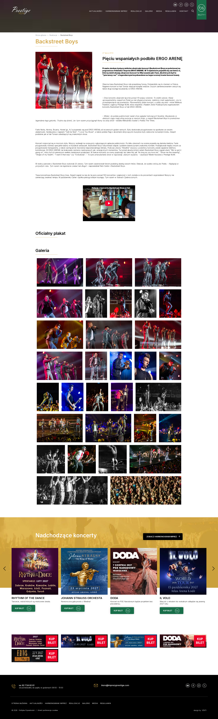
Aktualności (95, 11)
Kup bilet (20, 608)
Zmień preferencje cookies (48, 710)
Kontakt (184, 11)
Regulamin (170, 11)
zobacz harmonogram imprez (161, 536)
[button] (4, 568)
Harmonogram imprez (116, 11)
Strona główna (19, 703)
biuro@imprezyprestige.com (115, 685)
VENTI (204, 710)
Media (159, 11)
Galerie (149, 11)
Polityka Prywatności (27, 710)
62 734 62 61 (28, 685)
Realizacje (136, 11)
